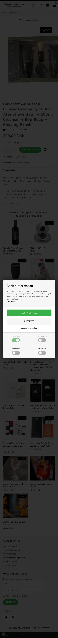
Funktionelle (15, 349)
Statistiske (42, 349)
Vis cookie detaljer (29, 328)
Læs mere (11, 301)
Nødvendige (16, 336)
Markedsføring (42, 336)
